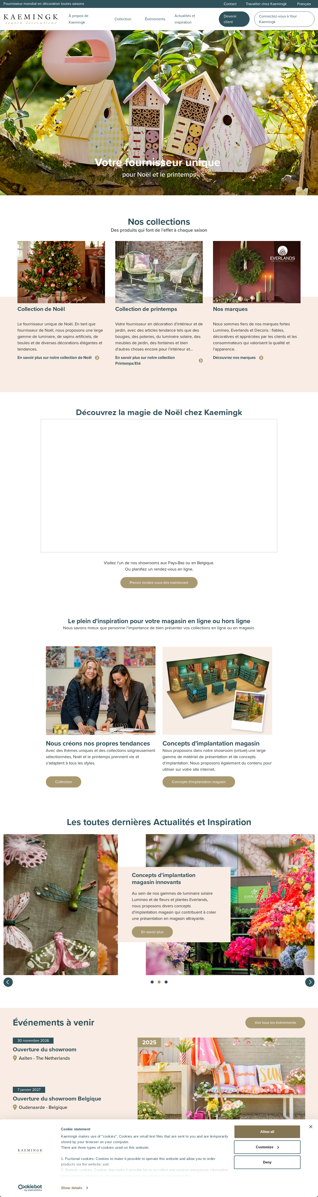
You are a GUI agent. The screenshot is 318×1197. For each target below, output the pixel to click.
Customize (264, 1147)
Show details (71, 1188)
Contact (230, 4)
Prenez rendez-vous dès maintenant (159, 582)
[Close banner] (310, 1126)
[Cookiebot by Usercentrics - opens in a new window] (30, 1187)
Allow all (267, 1132)
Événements (155, 19)
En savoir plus (38, 932)
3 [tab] (166, 982)
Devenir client (230, 19)
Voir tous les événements (275, 1022)
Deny (267, 1162)
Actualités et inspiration (185, 19)
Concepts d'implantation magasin (199, 781)
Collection (123, 19)
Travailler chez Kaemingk (266, 4)
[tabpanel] (61, 301)
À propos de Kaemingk (78, 19)
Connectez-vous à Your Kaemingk (278, 19)
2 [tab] (159, 982)
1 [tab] (152, 982)
